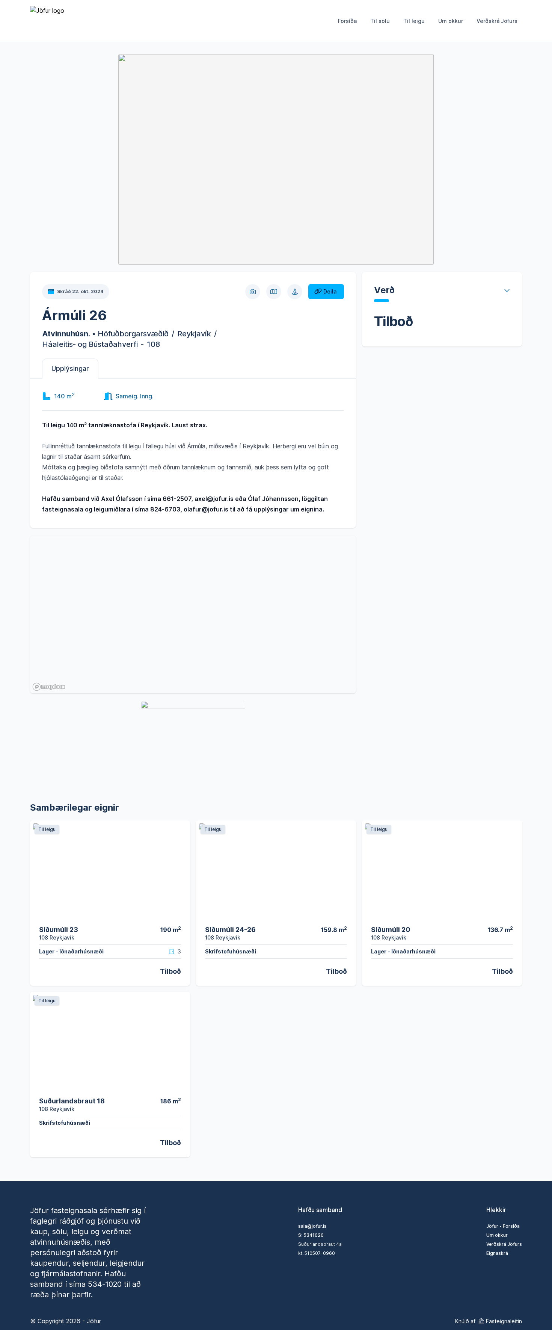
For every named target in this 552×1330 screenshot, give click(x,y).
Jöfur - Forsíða (503, 1226)
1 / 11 (180, 914)
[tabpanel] (193, 452)
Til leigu (414, 21)
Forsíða (347, 21)
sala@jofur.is (312, 1226)
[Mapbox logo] (48, 686)
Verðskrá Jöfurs (497, 21)
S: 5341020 (311, 1235)
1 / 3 (512, 914)
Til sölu (380, 21)
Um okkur (450, 21)
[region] (193, 614)
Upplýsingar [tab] (70, 368)
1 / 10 (180, 1086)
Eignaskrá (497, 1253)
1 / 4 (346, 914)
